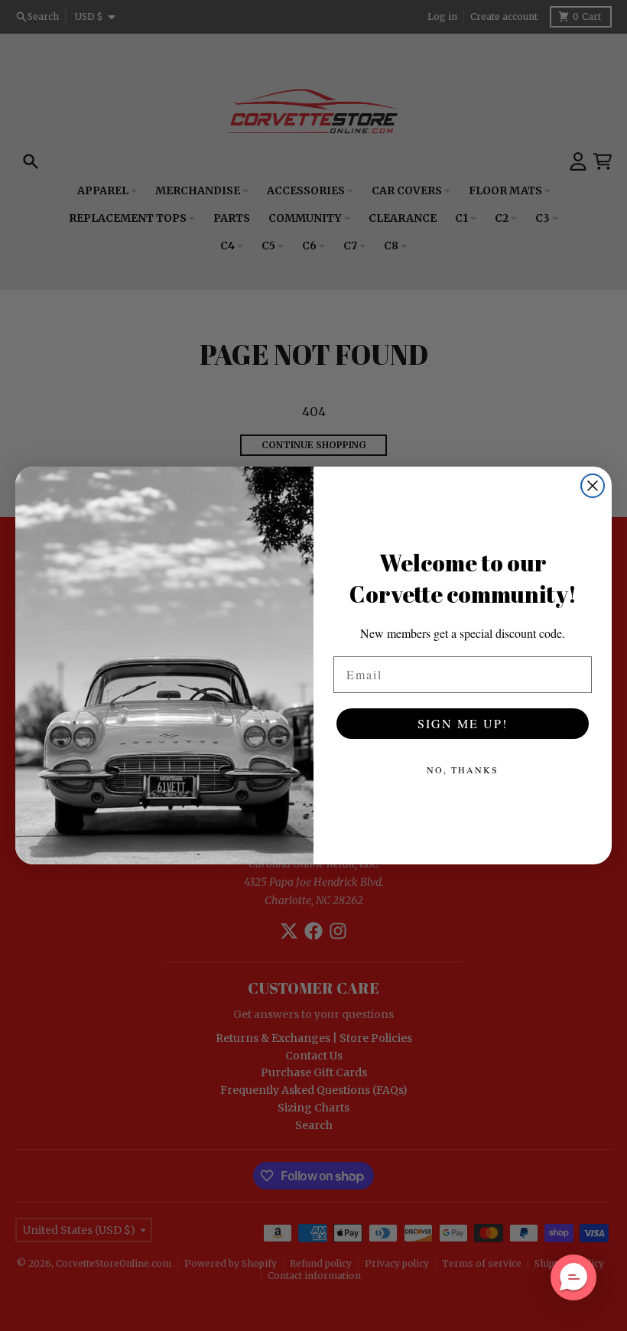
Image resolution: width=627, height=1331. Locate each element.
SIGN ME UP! (462, 723)
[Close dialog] (592, 485)
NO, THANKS (463, 769)
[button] (573, 1277)
